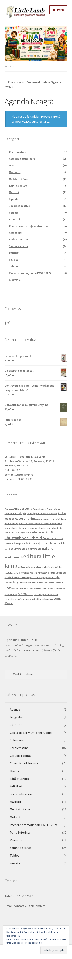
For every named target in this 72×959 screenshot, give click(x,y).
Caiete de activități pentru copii (29, 226)
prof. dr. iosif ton (50, 594)
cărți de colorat (47, 543)
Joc (8, 588)
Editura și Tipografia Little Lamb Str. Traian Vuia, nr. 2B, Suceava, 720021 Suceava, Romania (29, 461)
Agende (13, 199)
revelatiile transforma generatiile (21, 599)
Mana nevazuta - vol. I (37, 588)
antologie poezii (24, 513)
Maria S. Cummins (56, 588)
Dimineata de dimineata (27, 548)
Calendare (15, 232)
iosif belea (49, 582)
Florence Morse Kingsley (33, 572)
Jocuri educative (19, 206)
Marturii (14, 192)
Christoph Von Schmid (23, 537)
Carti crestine (17, 152)
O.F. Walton (25, 594)
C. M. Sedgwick (20, 532)
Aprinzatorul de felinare (45, 513)
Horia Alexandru (15, 577)
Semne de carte (18, 246)
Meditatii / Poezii (19, 179)
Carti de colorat (19, 186)
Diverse (13, 165)
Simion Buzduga (45, 599)
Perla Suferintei (19, 239)
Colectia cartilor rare (22, 158)
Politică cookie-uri (33, 942)
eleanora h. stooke (45, 567)
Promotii (14, 219)
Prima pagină (16, 82)
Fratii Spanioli (57, 572)
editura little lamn (26, 567)
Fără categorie (20, 779)
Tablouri (14, 266)
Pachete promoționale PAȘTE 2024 (30, 273)
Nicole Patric (11, 594)
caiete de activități (41, 532)
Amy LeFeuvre (22, 508)
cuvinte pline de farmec (23, 543)
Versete (13, 212)
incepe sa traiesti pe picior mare (41, 577)
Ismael (59, 582)
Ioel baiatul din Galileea (31, 582)
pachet (38, 594)
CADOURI (14, 253)
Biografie (15, 280)
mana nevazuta (18, 588)
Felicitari (14, 259)
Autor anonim (25, 518)
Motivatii (14, 172)
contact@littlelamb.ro (19, 474)
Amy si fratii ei (39, 509)
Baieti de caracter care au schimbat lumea (32, 528)
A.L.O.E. (9, 508)
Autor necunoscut (43, 519)
